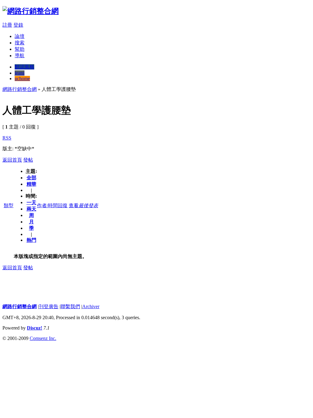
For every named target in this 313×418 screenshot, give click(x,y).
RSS (6, 137)
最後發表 (88, 205)
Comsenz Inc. (43, 338)
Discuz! (34, 327)
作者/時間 (47, 205)
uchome (22, 78)
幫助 (19, 49)
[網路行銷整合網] (30, 11)
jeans (19, 73)
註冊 (7, 25)
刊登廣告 (48, 306)
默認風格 (24, 66)
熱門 (31, 240)
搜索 (19, 42)
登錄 (18, 25)
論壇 (19, 36)
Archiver (90, 306)
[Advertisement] (113, 95)
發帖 (28, 159)
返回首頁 (12, 159)
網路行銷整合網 (19, 89)
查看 (74, 205)
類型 (8, 205)
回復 (63, 205)
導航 (19, 55)
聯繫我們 (70, 306)
